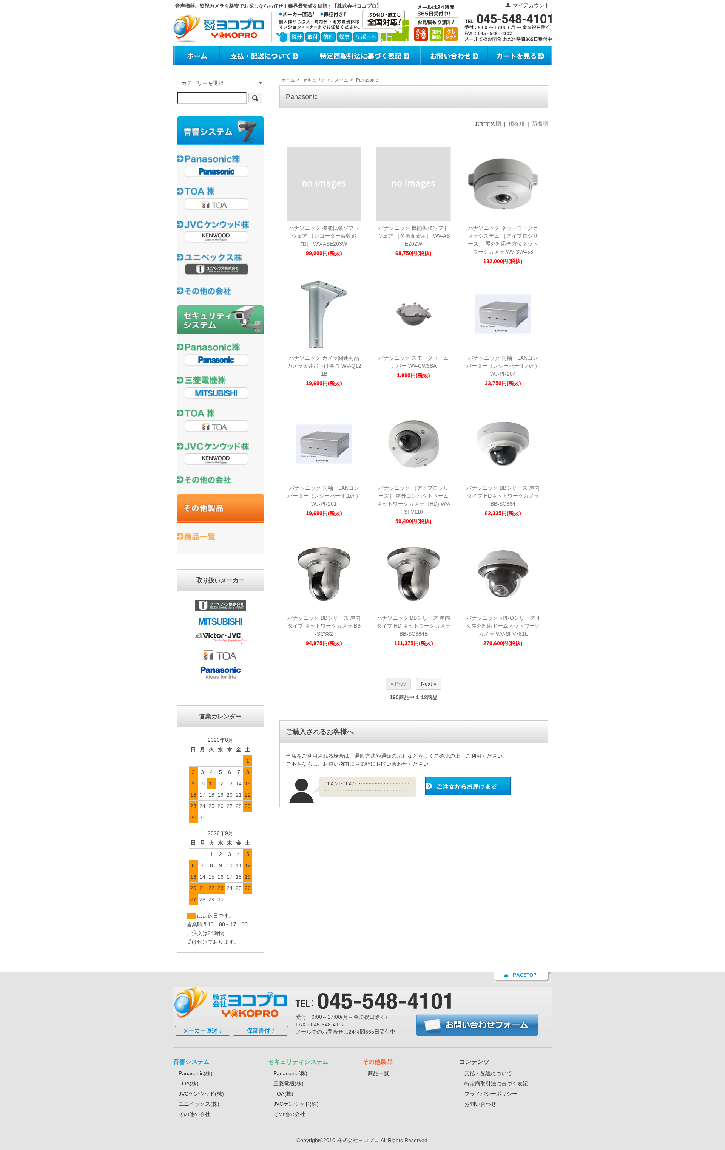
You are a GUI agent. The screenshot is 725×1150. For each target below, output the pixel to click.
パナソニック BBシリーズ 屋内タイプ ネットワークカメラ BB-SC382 (324, 626)
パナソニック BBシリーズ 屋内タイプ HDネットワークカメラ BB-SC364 (503, 496)
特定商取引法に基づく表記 (496, 1083)
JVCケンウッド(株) (201, 1094)
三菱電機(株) (288, 1083)
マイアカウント (531, 5)
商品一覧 (378, 1073)
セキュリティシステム (325, 80)
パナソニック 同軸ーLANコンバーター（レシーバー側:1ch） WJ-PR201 (324, 496)
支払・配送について (488, 1073)
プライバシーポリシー (490, 1094)
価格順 (516, 124)
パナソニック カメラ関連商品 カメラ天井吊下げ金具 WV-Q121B (324, 366)
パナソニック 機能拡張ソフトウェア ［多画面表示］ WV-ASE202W (413, 236)
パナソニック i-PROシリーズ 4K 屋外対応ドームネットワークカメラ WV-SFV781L (503, 626)
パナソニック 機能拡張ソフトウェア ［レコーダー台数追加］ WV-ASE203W (324, 236)
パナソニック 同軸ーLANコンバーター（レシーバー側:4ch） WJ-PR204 (503, 366)
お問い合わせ (480, 1104)
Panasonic (367, 80)
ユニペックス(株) (199, 1104)
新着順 (540, 124)
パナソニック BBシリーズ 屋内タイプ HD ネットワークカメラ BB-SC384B (413, 626)
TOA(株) (189, 1083)
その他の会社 (194, 1114)
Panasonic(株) (196, 1073)
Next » (429, 684)
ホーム (288, 80)
